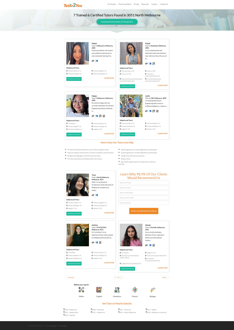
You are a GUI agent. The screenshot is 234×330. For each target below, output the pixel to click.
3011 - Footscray (125, 310)
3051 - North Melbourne (127, 312)
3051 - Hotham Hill (98, 312)
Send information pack (144, 211)
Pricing (136, 4)
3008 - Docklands (98, 310)
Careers (154, 4)
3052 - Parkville (70, 315)
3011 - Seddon (152, 310)
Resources (145, 4)
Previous (70, 277)
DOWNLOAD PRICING (74, 79)
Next (165, 277)
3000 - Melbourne (71, 310)
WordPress (64, 325)
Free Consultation (124, 4)
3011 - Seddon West (71, 312)
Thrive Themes (53, 325)
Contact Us (164, 4)
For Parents (112, 4)
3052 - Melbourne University (157, 312)
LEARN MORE (109, 78)
